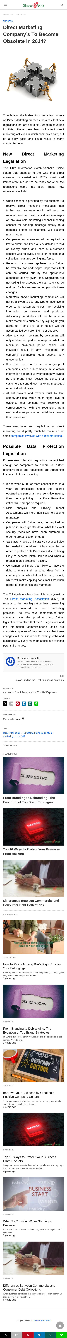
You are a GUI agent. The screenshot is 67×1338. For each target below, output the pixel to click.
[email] (16, 1335)
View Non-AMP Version (41, 1321)
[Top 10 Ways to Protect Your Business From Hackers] (33, 827)
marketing (8, 736)
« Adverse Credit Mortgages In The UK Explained (30, 692)
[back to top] (60, 1325)
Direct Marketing (11, 733)
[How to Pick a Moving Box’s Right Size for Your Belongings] (33, 937)
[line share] (36, 704)
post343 (21, 736)
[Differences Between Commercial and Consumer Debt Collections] (33, 878)
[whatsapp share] (30, 704)
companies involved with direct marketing (36, 435)
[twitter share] (5, 703)
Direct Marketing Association (29, 599)
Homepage (8, 14)
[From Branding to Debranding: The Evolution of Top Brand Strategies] (33, 775)
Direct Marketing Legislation (38, 733)
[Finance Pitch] (33, 4)
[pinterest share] (18, 704)
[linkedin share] (24, 704)
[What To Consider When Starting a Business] (33, 1194)
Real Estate (9, 957)
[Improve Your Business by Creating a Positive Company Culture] (33, 1065)
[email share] (11, 704)
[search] (62, 5)
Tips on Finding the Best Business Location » (39, 679)
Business (21, 14)
